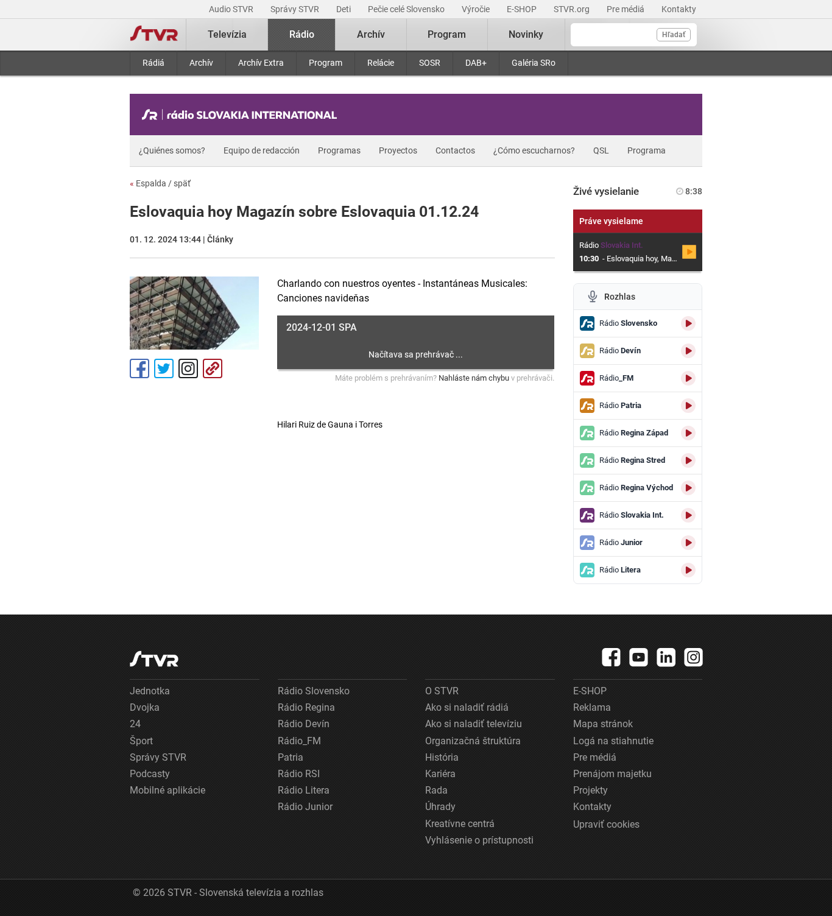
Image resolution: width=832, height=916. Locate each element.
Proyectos (398, 150)
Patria (290, 757)
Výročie (477, 9)
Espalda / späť (160, 183)
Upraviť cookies (606, 824)
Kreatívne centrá (460, 824)
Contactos (455, 150)
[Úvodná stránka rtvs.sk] (154, 35)
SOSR (429, 63)
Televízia (227, 34)
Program (325, 63)
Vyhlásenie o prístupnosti (479, 840)
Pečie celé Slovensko (407, 9)
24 (135, 724)
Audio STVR (232, 9)
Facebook (139, 368)
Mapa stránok (603, 724)
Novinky (526, 34)
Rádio (301, 34)
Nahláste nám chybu (474, 377)
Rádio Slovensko (314, 691)
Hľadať (673, 34)
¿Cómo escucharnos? (534, 150)
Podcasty (150, 774)
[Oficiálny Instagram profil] (694, 657)
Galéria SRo (533, 63)
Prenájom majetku (612, 774)
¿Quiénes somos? (172, 150)
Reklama (592, 707)
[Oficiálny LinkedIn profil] (666, 657)
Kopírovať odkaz (212, 368)
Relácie (380, 63)
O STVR (442, 691)
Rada (436, 790)
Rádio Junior (305, 806)
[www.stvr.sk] (154, 658)
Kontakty (678, 9)
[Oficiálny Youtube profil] (639, 657)
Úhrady (440, 806)
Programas (339, 150)
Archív (201, 63)
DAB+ (476, 63)
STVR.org (572, 9)
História (442, 757)
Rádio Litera (304, 790)
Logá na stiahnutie (613, 741)
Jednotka (150, 691)
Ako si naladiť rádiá (467, 707)
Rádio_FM (299, 741)
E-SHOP (522, 9)
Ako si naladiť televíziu (473, 724)
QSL (601, 150)
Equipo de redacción (262, 150)
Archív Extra (261, 63)
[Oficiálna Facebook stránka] (611, 657)
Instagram (188, 368)
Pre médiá (626, 9)
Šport (141, 741)
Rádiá (153, 63)
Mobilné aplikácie (167, 790)
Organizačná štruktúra (473, 741)
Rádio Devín (304, 724)
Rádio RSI (299, 774)
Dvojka (145, 707)
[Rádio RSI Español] (242, 114)
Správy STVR (295, 9)
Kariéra (440, 774)
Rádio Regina (306, 707)
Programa (646, 150)
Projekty (590, 790)
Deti (344, 9)
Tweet (164, 368)
